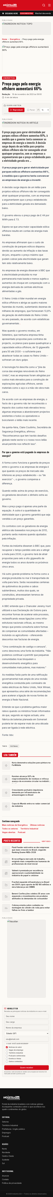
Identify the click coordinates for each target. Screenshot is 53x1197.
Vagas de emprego (16, 1050)
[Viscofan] (26, 959)
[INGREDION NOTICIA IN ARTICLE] (26, 124)
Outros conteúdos (16, 1061)
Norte (4, 1149)
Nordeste (6, 1152)
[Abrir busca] (43, 5)
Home (4, 39)
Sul (3, 1163)
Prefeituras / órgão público (13, 1129)
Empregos (6, 1133)
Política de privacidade (12, 1183)
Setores (5, 1122)
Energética (15, 39)
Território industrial (16, 1053)
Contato (5, 1179)
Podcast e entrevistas (17, 1056)
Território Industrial (29, 829)
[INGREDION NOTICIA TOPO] (26, 28)
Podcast (21, 832)
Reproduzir (18, 110)
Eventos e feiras (15, 1059)
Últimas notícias (37, 825)
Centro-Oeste (8, 1156)
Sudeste (5, 1160)
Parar (32, 110)
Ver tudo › (46, 841)
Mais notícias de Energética (15, 825)
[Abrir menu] (49, 5)
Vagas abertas (8, 832)
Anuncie (5, 1176)
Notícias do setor (15, 1047)
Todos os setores (10, 829)
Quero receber (26, 1067)
